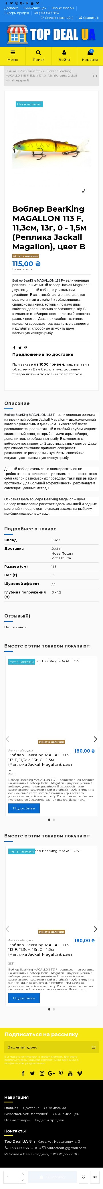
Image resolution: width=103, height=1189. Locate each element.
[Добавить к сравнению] (95, 1177)
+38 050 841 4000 (25, 1148)
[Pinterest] (25, 348)
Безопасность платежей (26, 1114)
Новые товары (63, 8)
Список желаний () (59, 18)
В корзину (56, 1177)
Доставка (11, 8)
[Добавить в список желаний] (83, 1177)
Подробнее (24, 808)
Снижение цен (35, 8)
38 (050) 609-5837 (47, 13)
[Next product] (96, 76)
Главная (11, 1108)
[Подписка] (93, 1047)
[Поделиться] (14, 348)
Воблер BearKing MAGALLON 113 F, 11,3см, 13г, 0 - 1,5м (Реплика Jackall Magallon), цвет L (40, 762)
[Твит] (19, 348)
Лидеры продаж (17, 13)
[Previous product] (94, 76)
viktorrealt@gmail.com (66, 1148)
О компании (55, 1108)
